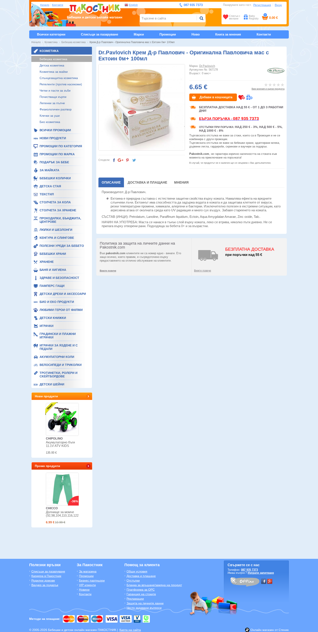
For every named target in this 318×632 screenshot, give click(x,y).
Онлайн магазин (262, 630)
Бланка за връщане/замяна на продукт (154, 585)
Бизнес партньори (92, 580)
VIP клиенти (87, 585)
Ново (195, 34)
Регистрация (262, 4)
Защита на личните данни (145, 603)
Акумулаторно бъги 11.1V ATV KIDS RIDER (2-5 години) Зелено (60, 447)
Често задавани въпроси (144, 607)
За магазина (87, 571)
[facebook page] (263, 581)
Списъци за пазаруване (99, 34)
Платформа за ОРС (141, 589)
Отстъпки (133, 580)
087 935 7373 (249, 569)
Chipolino (54, 438)
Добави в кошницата (215, 97)
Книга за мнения (228, 34)
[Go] (201, 18)
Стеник (284, 630)
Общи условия (137, 571)
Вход (278, 4)
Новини (84, 589)
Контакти (57, 4)
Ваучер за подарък (44, 585)
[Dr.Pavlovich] (275, 70)
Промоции (167, 34)
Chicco (52, 508)
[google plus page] (269, 581)
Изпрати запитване (261, 572)
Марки (139, 34)
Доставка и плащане (147, 182)
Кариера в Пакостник (46, 576)
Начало (44, 4)
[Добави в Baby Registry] (249, 97)
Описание (111, 182)
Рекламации (135, 598)
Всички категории (51, 34)
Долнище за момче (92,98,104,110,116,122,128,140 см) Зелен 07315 (68, 515)
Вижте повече (202, 270)
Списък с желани (234, 17)
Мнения (181, 182)
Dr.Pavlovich (207, 66)
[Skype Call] (244, 582)
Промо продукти (47, 466)
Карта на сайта (130, 630)
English (133, 4)
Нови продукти (46, 396)
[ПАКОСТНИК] (94, 10)
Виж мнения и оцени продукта (268, 88)
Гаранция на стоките (141, 594)
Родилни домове (43, 580)
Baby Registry (254, 17)
